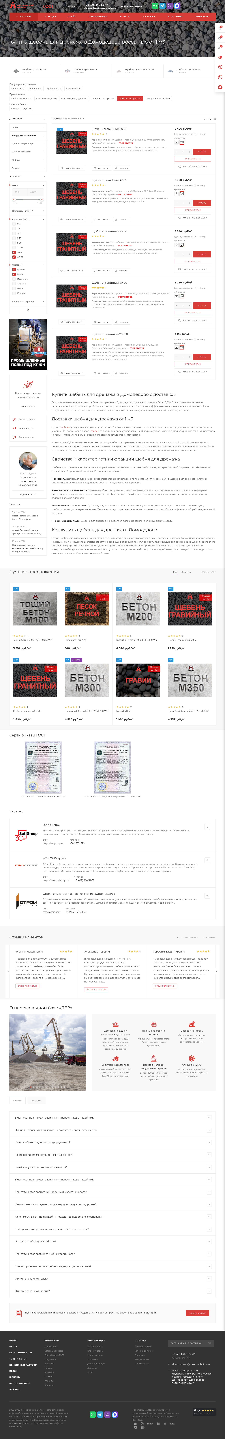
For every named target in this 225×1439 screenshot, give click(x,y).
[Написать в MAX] (177, 6)
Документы (50, 1359)
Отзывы (48, 1376)
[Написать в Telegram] (162, 6)
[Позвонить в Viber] (170, 6)
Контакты (49, 1363)
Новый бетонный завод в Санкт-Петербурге (25, 517)
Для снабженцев (96, 1363)
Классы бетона (95, 1351)
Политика (92, 1359)
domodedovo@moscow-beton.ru (100, 8)
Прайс (13, 1340)
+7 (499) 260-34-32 (84, 880)
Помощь (140, 1340)
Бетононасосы (19, 1383)
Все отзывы (209, 938)
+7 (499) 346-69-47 (96, 5)
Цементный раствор (23, 1365)
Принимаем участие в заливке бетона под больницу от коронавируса (27, 548)
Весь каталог (209, 572)
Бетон (13, 1346)
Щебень (17, 1100)
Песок (13, 1371)
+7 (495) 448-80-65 (76, 912)
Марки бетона (94, 1346)
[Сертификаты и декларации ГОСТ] (46, 6)
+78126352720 (77, 843)
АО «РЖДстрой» (54, 858)
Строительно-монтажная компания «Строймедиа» (79, 893)
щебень (65, 427)
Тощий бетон (18, 1359)
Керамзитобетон (20, 1352)
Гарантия (140, 1355)
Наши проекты (95, 1355)
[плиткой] (205, 118)
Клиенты (49, 1381)
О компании (51, 1346)
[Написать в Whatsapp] (155, 6)
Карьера (49, 1385)
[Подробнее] (207, 827)
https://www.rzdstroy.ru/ (56, 880)
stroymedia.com (51, 912)
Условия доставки (144, 1351)
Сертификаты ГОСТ (54, 1355)
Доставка (36, 1100)
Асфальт (15, 1389)
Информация (96, 1340)
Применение (142, 1363)
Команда (49, 1372)
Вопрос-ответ (142, 1359)
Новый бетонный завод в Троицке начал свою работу (26, 532)
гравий (95, 430)
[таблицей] (215, 118)
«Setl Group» (51, 825)
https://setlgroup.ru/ (53, 843)
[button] (30, 1087)
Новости (14, 504)
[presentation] (9, 971)
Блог (89, 1372)
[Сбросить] (28, 310)
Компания (52, 1340)
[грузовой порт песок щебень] (47, 1052)
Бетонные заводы (54, 1351)
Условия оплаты (143, 1346)
